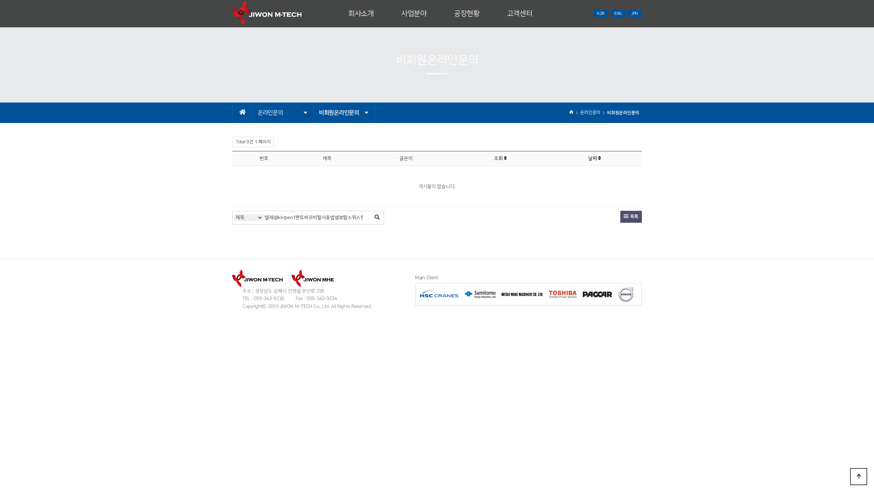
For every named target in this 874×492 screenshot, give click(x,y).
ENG (618, 13)
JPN (634, 13)
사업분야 (414, 13)
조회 (499, 158)
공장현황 (467, 13)
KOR (601, 13)
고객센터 (520, 13)
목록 (633, 216)
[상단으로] (858, 476)
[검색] (377, 217)
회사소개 (361, 13)
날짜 (593, 158)
